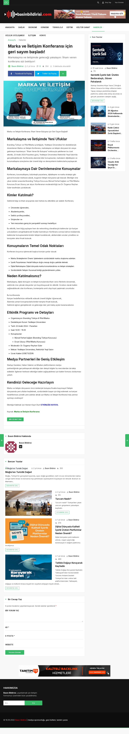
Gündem (45, 27)
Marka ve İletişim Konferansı (27, 412)
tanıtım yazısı (62, 720)
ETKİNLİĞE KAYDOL (49, 405)
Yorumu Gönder (15, 652)
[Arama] (98, 2)
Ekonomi (32, 27)
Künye (43, 35)
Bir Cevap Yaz (15, 419)
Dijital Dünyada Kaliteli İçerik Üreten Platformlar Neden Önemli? (68, 530)
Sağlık (21, 27)
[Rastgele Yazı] (6, 2)
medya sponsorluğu (36, 720)
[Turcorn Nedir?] (28, 503)
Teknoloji (57, 27)
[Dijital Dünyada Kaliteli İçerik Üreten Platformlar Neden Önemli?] (28, 531)
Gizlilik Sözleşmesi (14, 35)
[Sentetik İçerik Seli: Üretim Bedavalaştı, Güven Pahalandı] (107, 54)
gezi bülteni (51, 720)
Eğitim (70, 27)
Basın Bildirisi (18, 66)
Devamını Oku (12, 486)
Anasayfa (9, 27)
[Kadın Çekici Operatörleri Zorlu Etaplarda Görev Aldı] (98, 128)
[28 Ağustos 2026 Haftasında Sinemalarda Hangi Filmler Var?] (98, 111)
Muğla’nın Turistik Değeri (18, 472)
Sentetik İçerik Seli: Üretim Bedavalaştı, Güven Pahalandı (105, 78)
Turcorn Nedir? (63, 498)
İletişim (32, 35)
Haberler (97, 27)
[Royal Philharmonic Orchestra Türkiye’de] (98, 145)
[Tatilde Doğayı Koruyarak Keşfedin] (28, 567)
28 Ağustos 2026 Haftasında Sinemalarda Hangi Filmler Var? (115, 116)
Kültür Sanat (83, 27)
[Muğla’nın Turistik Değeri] (16, 468)
